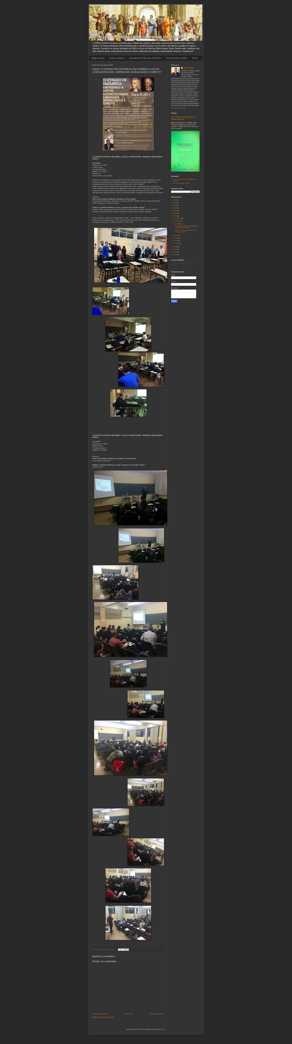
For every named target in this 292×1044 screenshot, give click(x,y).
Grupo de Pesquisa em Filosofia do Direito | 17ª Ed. (185, 231)
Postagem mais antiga (157, 1014)
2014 (175, 252)
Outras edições (116, 58)
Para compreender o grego (181, 183)
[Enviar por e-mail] (119, 950)
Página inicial (97, 58)
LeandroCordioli (188, 68)
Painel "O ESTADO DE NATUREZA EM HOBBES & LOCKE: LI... (186, 226)
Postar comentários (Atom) (106, 1017)
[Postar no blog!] (121, 950)
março (177, 243)
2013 (175, 255)
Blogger (163, 1029)
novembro (178, 218)
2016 (175, 247)
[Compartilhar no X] (123, 950)
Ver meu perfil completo (178, 108)
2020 (175, 208)
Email (194, 58)
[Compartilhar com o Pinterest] (128, 950)
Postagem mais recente (100, 1014)
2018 (175, 213)
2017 (175, 216)
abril (176, 240)
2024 (175, 200)
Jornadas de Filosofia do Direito (145, 58)
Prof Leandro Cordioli (176, 58)
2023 (175, 203)
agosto (177, 224)
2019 (175, 211)
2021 (175, 205)
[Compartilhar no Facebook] (125, 950)
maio (176, 238)
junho (177, 235)
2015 (175, 249)
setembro (178, 221)
